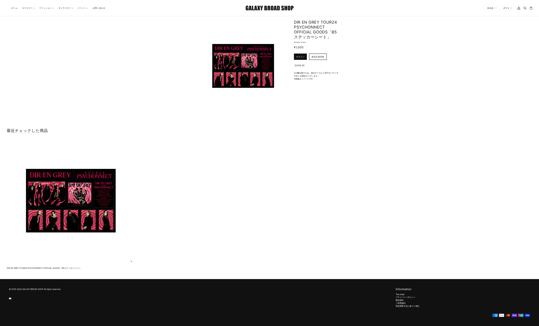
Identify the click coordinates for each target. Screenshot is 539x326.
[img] (10, 298)
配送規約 (400, 300)
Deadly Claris (300, 42)
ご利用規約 (401, 303)
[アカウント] (518, 8)
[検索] (525, 8)
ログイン (300, 57)
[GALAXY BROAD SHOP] (269, 8)
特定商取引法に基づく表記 (407, 306)
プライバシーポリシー (405, 297)
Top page (400, 294)
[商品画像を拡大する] (243, 66)
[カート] (531, 8)
